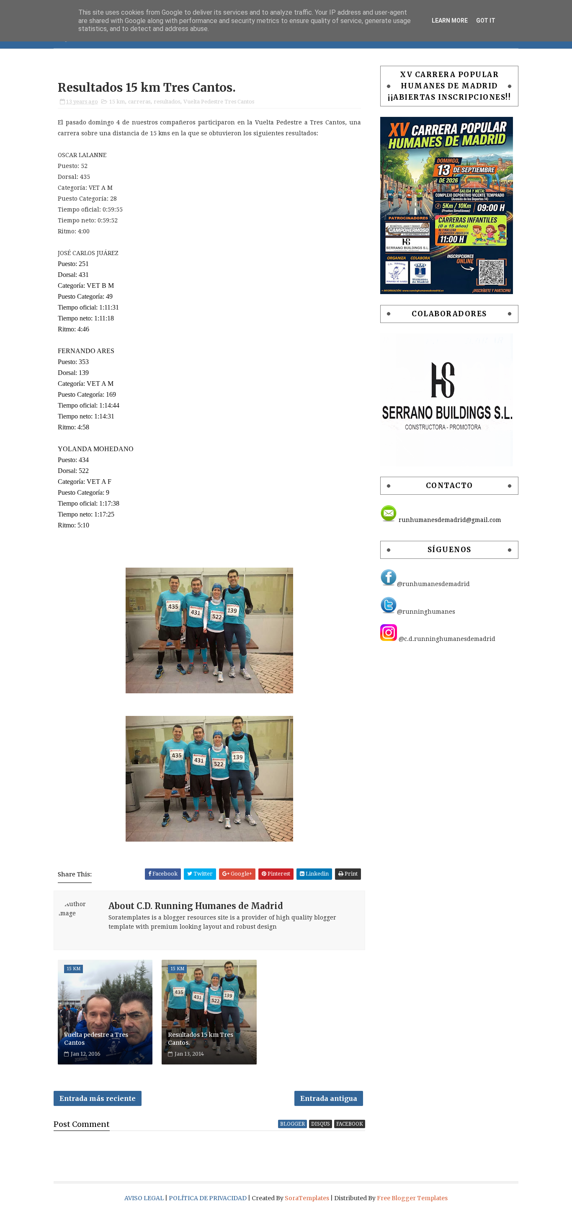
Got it (485, 20)
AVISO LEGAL (144, 1198)
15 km (117, 101)
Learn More (450, 20)
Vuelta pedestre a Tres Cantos (96, 1039)
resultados (167, 101)
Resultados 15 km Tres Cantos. (200, 1039)
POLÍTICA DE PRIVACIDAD (208, 1198)
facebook (349, 1124)
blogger (292, 1124)
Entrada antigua (328, 1098)
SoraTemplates (307, 1198)
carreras (139, 101)
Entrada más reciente (97, 1098)
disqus (320, 1124)
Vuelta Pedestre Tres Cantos (218, 101)
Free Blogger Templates (412, 1198)
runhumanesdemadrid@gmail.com (449, 520)
